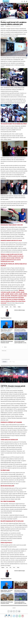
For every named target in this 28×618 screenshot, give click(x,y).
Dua (10, 306)
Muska (14, 306)
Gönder (4, 361)
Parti (14, 567)
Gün (10, 567)
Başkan (2, 567)
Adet (2, 306)
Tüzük (18, 567)
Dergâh (6, 306)
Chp (7, 567)
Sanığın (19, 306)
